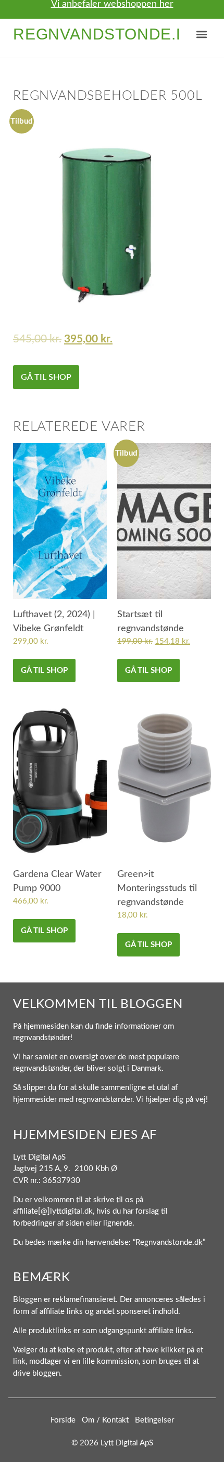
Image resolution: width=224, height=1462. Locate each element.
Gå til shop (46, 377)
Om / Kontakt (105, 1420)
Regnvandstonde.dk (106, 34)
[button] (201, 34)
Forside (63, 1420)
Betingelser (154, 1420)
